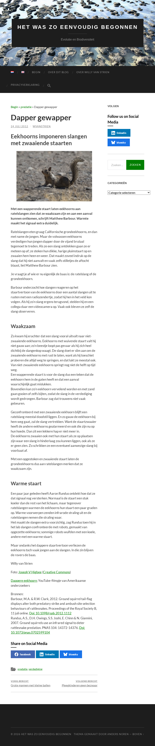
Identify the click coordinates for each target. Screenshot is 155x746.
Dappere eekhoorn (24, 581)
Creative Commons (56, 572)
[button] (49, 86)
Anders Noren (118, 734)
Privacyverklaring (25, 84)
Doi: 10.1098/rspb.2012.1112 (50, 613)
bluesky (73, 654)
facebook (25, 654)
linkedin (50, 654)
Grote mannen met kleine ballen (30, 683)
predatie (26, 107)
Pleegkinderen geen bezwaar (80, 683)
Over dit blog (58, 72)
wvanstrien (42, 126)
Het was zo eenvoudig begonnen (77, 27)
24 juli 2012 (19, 126)
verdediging (35, 669)
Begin (36, 72)
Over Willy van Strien (92, 72)
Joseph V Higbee (30, 572)
